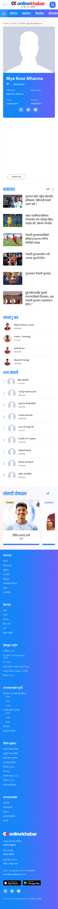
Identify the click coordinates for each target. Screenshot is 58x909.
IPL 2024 (7, 662)
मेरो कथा (6, 727)
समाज (5, 561)
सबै (47, 189)
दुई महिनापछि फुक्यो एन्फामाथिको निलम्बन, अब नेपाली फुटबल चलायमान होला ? (39, 299)
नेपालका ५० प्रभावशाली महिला (14, 694)
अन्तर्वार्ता (6, 575)
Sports (13, 23)
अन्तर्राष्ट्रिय (7, 592)
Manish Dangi (21, 360)
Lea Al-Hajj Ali (26, 427)
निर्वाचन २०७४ (8, 767)
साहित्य (5, 570)
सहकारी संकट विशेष (10, 749)
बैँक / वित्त (7, 624)
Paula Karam (26, 415)
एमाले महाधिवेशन (9, 785)
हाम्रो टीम (6, 803)
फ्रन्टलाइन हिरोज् (9, 731)
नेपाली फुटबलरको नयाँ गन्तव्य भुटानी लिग (37, 256)
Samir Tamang (22, 336)
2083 (8, 722)
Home (6, 23)
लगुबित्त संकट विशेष (10, 754)
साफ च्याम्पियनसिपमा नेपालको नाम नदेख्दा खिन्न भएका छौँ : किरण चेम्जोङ (39, 219)
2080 (8, 697)
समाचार (26, 13)
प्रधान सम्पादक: (8, 851)
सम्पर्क (5, 821)
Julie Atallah (25, 474)
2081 (8, 701)
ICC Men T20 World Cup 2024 (14, 656)
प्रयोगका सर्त (7, 807)
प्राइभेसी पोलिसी (9, 816)
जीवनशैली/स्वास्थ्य (10, 583)
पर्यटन (5, 615)
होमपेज (13, 13)
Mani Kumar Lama (24, 325)
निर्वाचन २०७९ (8, 780)
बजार (5, 610)
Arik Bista (19, 348)
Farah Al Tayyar (27, 438)
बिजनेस (39, 13)
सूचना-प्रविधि (8, 633)
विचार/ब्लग (7, 566)
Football (21, 23)
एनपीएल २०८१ (8, 651)
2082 (8, 706)
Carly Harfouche (27, 392)
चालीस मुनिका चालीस (11, 710)
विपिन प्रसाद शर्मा (21, 535)
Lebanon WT (12, 103)
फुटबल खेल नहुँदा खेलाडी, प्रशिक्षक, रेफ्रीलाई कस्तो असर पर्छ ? (39, 200)
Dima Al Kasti (25, 462)
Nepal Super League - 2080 (15, 671)
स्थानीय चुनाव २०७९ (10, 776)
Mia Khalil (23, 380)
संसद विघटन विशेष (10, 758)
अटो (4, 628)
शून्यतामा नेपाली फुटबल (38, 273)
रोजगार (6, 619)
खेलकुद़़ (6, 579)
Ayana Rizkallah (27, 403)
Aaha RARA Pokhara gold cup (16, 667)
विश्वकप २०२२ (8, 675)
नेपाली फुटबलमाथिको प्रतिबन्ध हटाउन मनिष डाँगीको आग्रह (37, 239)
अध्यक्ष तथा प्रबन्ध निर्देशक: (12, 841)
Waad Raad (24, 450)
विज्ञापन (6, 812)
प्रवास (5, 588)
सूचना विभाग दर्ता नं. (10, 860)
